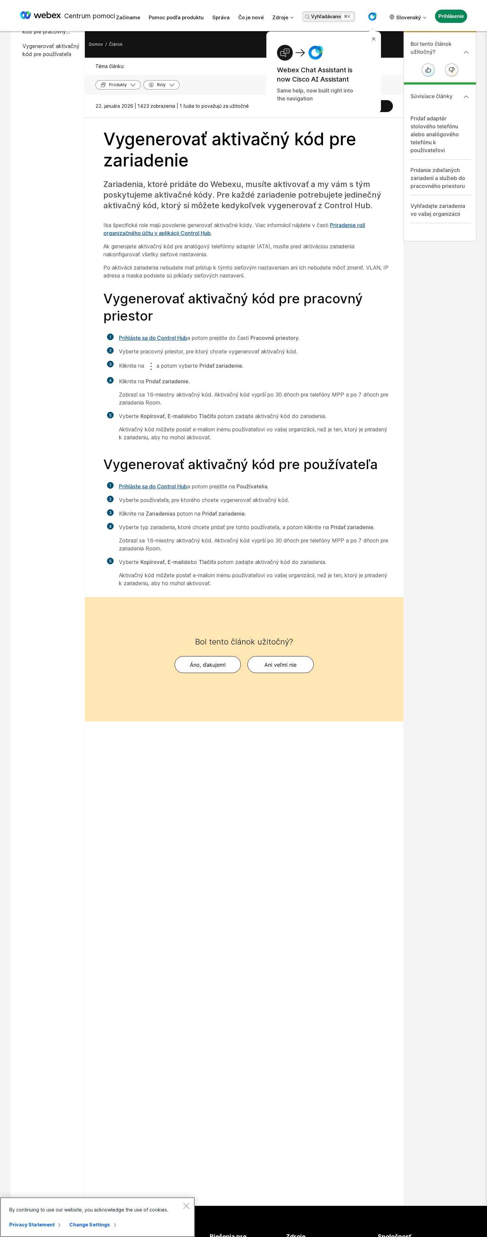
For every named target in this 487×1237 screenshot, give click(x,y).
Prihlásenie (450, 16)
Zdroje (280, 17)
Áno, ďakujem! (208, 664)
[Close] (186, 1206)
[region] (97, 1217)
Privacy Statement (32, 1224)
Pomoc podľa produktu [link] (176, 17)
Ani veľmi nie (280, 664)
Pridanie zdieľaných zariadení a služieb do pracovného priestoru (437, 178)
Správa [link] (221, 17)
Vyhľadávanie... (328, 16)
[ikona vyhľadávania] (307, 17)
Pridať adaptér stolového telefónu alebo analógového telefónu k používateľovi (434, 134)
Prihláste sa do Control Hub (153, 338)
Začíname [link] (128, 17)
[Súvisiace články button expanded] (466, 96)
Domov (96, 44)
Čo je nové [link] (251, 17)
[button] (372, 16)
